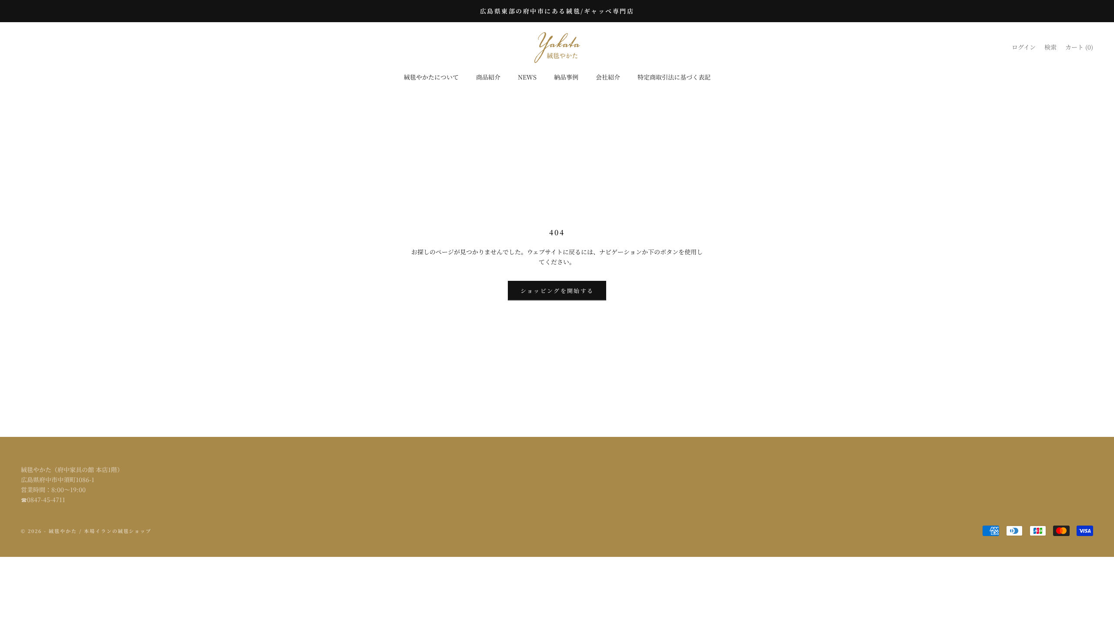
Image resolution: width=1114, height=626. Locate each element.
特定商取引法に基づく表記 (674, 77)
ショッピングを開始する (557, 290)
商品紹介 (488, 77)
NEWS (527, 77)
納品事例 (566, 77)
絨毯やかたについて (431, 77)
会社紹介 (608, 77)
